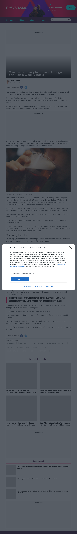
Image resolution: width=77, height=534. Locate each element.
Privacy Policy (49, 286)
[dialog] (38, 267)
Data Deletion (28, 286)
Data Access (38, 286)
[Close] (71, 248)
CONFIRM (20, 279)
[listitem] (38, 273)
